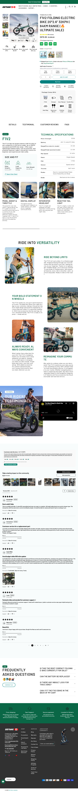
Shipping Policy (33, 759)
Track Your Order (34, 772)
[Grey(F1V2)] (43, 54)
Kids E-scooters (24, 743)
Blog (32, 732)
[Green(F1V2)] (51, 54)
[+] (49, 77)
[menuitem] (25, 6)
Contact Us (9, 685)
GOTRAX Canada (13, 790)
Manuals (33, 738)
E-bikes (23, 732)
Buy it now (57, 81)
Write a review (66, 472)
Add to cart (64, 77)
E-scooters (24, 735)
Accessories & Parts (24, 747)
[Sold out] (59, 54)
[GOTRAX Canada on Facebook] (5, 755)
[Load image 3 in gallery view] (5, 33)
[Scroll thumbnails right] (74, 482)
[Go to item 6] (48, 482)
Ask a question (66, 475)
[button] (75, 6)
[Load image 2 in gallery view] (5, 25)
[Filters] (64, 491)
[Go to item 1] (7, 482)
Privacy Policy (33, 750)
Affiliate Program (33, 764)
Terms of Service (33, 768)
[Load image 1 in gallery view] (5, 17)
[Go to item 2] (15, 482)
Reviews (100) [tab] (6, 491)
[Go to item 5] (40, 482)
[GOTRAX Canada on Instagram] (9, 755)
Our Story (34, 741)
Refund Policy (33, 755)
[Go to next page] (48, 645)
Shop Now (46, 2)
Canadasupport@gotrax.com (11, 741)
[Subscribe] (53, 743)
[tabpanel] (39, 155)
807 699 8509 (10, 748)
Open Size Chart (12, 174)
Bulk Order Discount (24, 751)
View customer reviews (10, 464)
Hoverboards (24, 738)
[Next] (34, 28)
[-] (41, 77)
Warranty (33, 735)
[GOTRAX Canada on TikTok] (12, 755)
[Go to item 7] (56, 482)
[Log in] (72, 6)
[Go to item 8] (64, 482)
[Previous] (13, 28)
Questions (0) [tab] (14, 491)
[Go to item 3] (23, 482)
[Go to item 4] (31, 482)
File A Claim (34, 747)
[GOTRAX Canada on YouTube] (16, 755)
